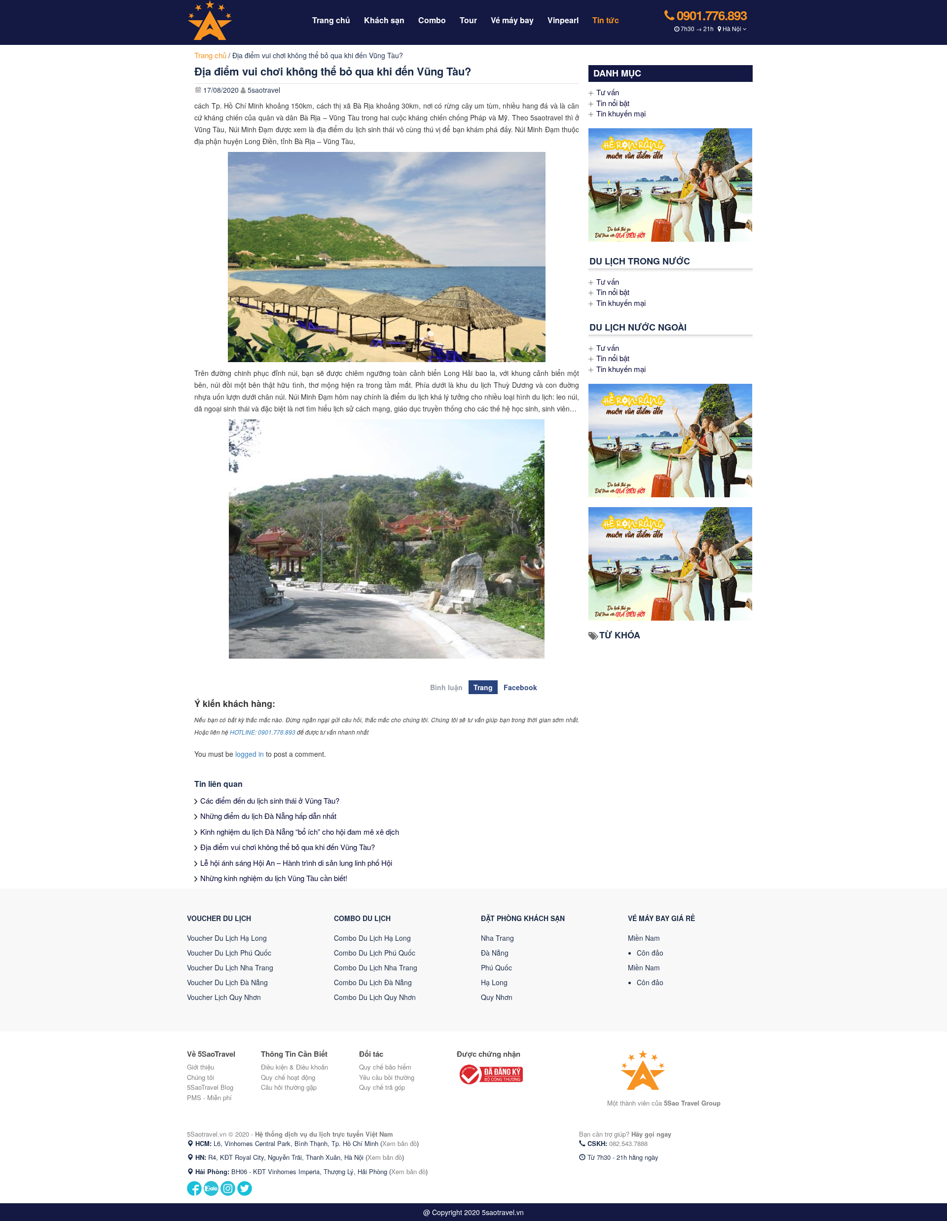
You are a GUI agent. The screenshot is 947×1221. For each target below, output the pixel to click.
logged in (249, 754)
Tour (468, 20)
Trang (483, 687)
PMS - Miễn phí (209, 1097)
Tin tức (605, 20)
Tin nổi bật (612, 103)
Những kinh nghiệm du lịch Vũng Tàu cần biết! (273, 878)
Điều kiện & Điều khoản (294, 1067)
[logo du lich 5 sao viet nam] (231, 19)
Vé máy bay (512, 20)
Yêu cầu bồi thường (386, 1077)
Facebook (520, 687)
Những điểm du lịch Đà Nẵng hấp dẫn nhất (268, 816)
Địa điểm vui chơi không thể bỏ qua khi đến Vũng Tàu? (287, 847)
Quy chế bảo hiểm (385, 1067)
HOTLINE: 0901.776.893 (262, 732)
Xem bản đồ (399, 1143)
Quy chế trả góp (382, 1087)
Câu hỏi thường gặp (289, 1087)
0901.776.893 (710, 15)
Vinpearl (563, 20)
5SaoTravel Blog (210, 1087)
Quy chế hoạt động (288, 1077)
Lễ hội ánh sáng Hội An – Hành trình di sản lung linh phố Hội (296, 862)
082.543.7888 (628, 1143)
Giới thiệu (200, 1067)
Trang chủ (331, 20)
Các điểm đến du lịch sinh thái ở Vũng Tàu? (269, 800)
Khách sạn (384, 20)
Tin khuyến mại (621, 113)
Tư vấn (607, 92)
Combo (432, 20)
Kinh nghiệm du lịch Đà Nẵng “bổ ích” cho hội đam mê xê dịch (299, 831)
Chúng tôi (200, 1077)
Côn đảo (650, 953)
